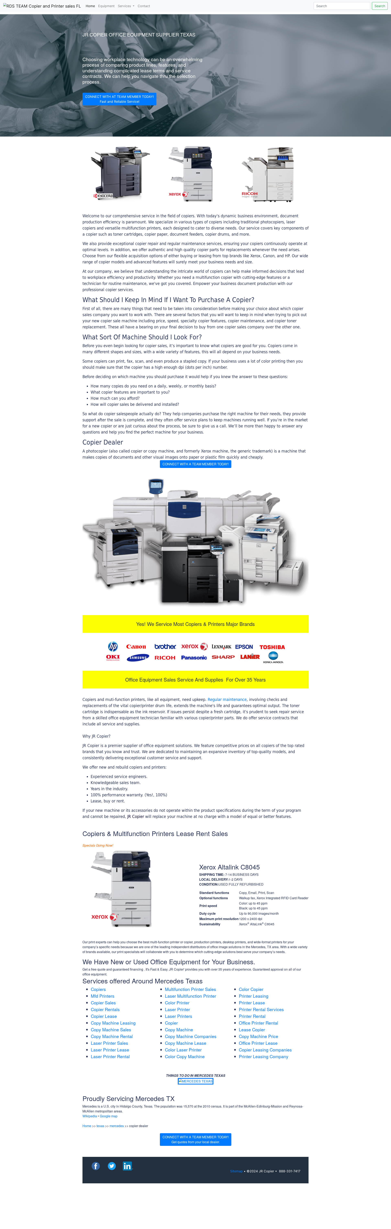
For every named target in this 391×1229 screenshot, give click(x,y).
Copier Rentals (105, 1009)
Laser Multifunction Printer (190, 996)
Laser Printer (177, 1009)
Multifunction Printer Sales (190, 989)
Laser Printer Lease (110, 1050)
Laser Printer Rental (110, 1056)
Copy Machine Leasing (113, 1023)
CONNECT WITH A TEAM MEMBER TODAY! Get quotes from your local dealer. (196, 1139)
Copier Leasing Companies (265, 1050)
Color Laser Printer (183, 1050)
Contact (144, 6)
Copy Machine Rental (112, 1036)
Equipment (106, 6)
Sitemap (236, 1171)
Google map (109, 1116)
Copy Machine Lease (185, 1043)
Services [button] (125, 6)
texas (100, 1125)
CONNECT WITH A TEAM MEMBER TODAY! (196, 464)
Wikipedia (89, 1116)
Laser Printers (178, 1016)
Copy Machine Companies (190, 1036)
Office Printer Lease (258, 1043)
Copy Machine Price (258, 1036)
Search (380, 6)
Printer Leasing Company (263, 1056)
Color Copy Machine (185, 1056)
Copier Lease (104, 1016)
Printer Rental (252, 1016)
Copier (171, 1023)
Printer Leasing (253, 996)
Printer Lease (252, 1003)
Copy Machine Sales (111, 1029)
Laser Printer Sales (109, 1043)
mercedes (117, 1125)
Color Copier (251, 989)
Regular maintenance (227, 699)
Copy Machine (179, 1029)
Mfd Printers (102, 996)
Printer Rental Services (261, 1009)
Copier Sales (103, 1003)
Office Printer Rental (258, 1023)
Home (91, 6)
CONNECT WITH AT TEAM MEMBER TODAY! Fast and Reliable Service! (119, 99)
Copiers (98, 989)
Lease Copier (252, 1029)
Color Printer (177, 1003)
